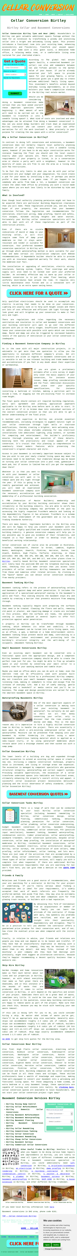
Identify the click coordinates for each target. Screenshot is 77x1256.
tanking (17, 606)
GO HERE (6, 1039)
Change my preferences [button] (53, 1249)
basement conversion (13, 865)
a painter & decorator (57, 1174)
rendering (7, 1171)
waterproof (40, 593)
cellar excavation (11, 759)
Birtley (6, 561)
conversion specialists (62, 561)
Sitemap (3, 1236)
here (52, 1207)
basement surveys (50, 1177)
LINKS (47, 14)
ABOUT (53, 14)
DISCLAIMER (70, 14)
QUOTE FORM (69, 868)
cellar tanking (47, 852)
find (11, 1049)
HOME (40, 14)
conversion (7, 444)
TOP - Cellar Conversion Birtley (19, 1216)
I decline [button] (56, 1245)
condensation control (14, 1174)
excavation (12, 767)
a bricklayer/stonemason (62, 1166)
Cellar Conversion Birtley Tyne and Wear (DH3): (29, 34)
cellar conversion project (32, 1093)
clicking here (66, 1087)
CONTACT (60, 14)
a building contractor (45, 1171)
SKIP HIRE (47, 1179)
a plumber (18, 1177)
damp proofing (54, 1168)
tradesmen (58, 1158)
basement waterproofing (61, 833)
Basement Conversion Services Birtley (31, 1098)
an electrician (24, 1168)
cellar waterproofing (62, 835)
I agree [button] (47, 1245)
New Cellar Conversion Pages (17, 1236)
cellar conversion (20, 425)
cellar (5, 42)
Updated (31, 1236)
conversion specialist (56, 1160)
